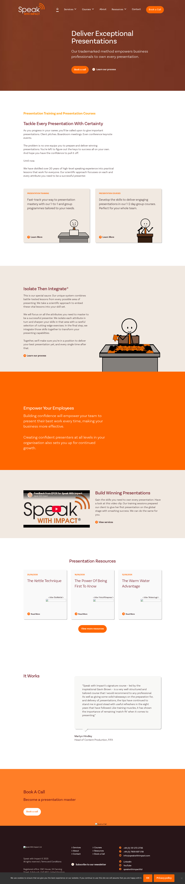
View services (106, 522)
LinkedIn (128, 861)
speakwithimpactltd (133, 869)
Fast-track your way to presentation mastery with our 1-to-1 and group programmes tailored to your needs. (51, 204)
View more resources (92, 628)
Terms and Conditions (51, 861)
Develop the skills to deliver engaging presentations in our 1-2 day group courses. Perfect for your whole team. (127, 204)
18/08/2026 (80, 574)
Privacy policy (164, 878)
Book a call (80, 69)
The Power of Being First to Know (91, 583)
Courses (98, 847)
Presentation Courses (110, 193)
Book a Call (99, 854)
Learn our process (106, 69)
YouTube (127, 865)
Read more (35, 614)
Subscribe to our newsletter (91, 864)
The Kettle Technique (44, 580)
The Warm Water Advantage (136, 583)
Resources (99, 850)
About (76, 850)
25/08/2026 (32, 574)
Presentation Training (38, 193)
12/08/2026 (127, 574)
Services (77, 847)
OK (147, 878)
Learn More (36, 237)
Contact (77, 854)
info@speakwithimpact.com (137, 855)
